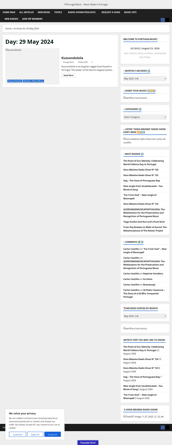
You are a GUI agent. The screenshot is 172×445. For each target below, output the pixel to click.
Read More (70, 76)
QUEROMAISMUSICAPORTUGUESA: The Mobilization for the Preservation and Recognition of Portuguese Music (144, 213)
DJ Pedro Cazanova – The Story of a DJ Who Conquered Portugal (144, 293)
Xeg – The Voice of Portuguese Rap (141, 180)
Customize (17, 434)
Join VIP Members (32, 18)
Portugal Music (68, 62)
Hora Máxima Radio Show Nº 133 (140, 175)
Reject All (35, 434)
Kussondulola (32, 66)
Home (8, 28)
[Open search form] (168, 12)
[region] (34, 424)
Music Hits (130, 12)
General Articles (14, 81)
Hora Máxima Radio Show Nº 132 (140, 203)
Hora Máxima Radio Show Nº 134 (140, 169)
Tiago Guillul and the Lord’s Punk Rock (144, 221)
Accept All (52, 434)
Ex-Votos (147, 279)
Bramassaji (149, 284)
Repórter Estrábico (153, 273)
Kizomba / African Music (33, 81)
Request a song (111, 12)
